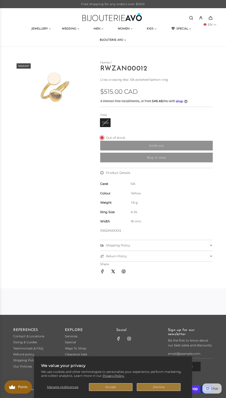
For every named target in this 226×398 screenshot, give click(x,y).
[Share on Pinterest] (123, 272)
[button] (210, 24)
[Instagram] (129, 339)
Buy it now (156, 158)
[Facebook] (118, 339)
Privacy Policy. (113, 376)
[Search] (191, 18)
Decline (159, 387)
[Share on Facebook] (102, 272)
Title (105, 123)
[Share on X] (113, 272)
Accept (110, 387)
